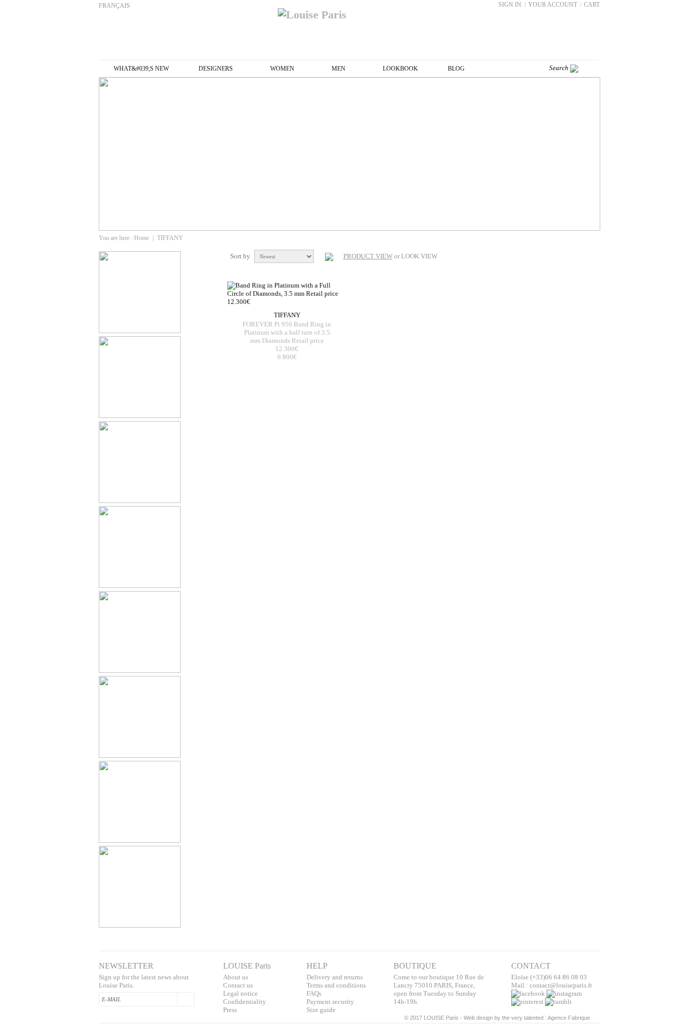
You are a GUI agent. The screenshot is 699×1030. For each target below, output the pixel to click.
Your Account (552, 4)
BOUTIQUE (415, 965)
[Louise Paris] (349, 10)
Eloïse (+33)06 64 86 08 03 (549, 977)
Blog (456, 68)
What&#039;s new (141, 68)
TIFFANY (287, 315)
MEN (338, 68)
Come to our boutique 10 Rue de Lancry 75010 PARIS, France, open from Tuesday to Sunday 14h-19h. (439, 989)
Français (114, 5)
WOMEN (282, 68)
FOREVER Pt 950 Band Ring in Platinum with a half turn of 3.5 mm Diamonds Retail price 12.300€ (287, 336)
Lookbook (400, 68)
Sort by (240, 256)
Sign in (509, 4)
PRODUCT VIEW (367, 256)
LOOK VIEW (419, 256)
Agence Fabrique (569, 1018)
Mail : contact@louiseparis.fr (551, 985)
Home (141, 238)
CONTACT (531, 965)
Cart (592, 4)
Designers (216, 68)
